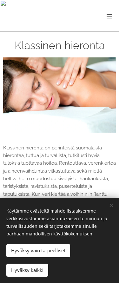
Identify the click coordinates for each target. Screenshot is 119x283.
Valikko (109, 16)
